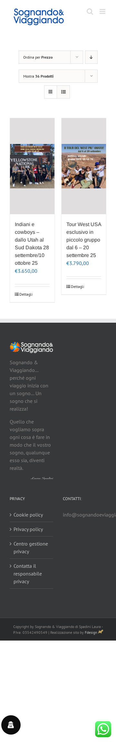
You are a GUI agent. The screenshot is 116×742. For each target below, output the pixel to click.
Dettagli (25, 294)
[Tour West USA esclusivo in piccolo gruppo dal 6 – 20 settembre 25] (84, 166)
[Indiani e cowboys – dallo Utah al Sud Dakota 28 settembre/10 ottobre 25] (32, 166)
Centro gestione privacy (31, 547)
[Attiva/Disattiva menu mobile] (103, 11)
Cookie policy (28, 514)
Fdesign (91, 632)
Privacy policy (28, 529)
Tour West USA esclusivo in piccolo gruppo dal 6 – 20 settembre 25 (83, 240)
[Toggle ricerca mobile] (90, 11)
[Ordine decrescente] (91, 57)
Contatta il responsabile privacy (28, 574)
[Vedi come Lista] (63, 92)
